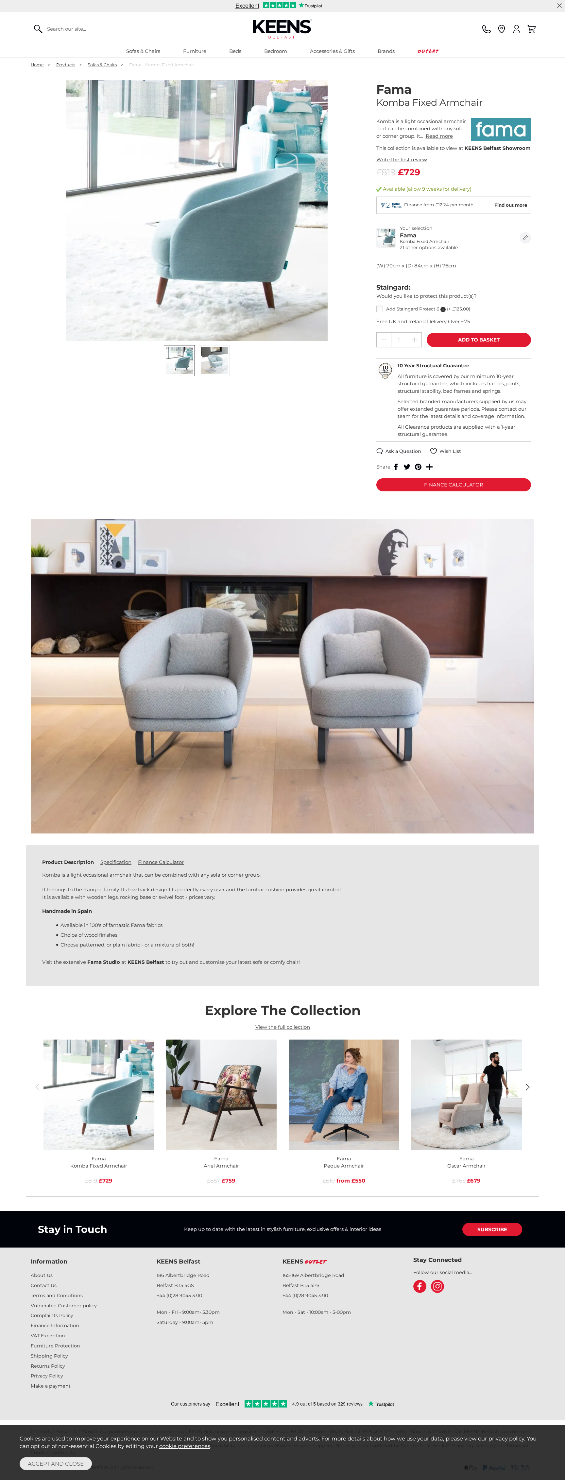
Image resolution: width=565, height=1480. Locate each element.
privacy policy (506, 1438)
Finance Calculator (161, 862)
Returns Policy (48, 1366)
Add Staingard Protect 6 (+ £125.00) (428, 308)
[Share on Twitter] (407, 467)
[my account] (516, 29)
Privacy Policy (47, 1376)
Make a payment (51, 1386)
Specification (115, 862)
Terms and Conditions (57, 1295)
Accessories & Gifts (332, 51)
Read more (439, 136)
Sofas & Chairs (143, 51)
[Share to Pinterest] (418, 467)
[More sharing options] (429, 467)
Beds (235, 51)
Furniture (194, 51)
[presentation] (37, 1087)
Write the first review (401, 159)
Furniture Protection (55, 1346)
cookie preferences (184, 1446)
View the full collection (282, 1027)
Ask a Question (403, 451)
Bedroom (275, 51)
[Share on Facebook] (396, 467)
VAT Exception (48, 1336)
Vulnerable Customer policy (64, 1306)
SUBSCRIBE (492, 1229)
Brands (386, 51)
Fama (98, 1162)
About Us (42, 1275)
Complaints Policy (52, 1315)
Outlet (428, 51)
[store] (501, 29)
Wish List (450, 451)
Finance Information (55, 1326)
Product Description (68, 862)
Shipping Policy (49, 1356)
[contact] (486, 29)
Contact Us (44, 1285)
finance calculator (453, 485)
